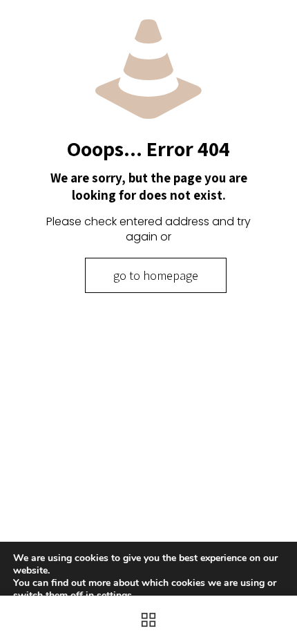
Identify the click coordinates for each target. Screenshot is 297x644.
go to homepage (155, 275)
